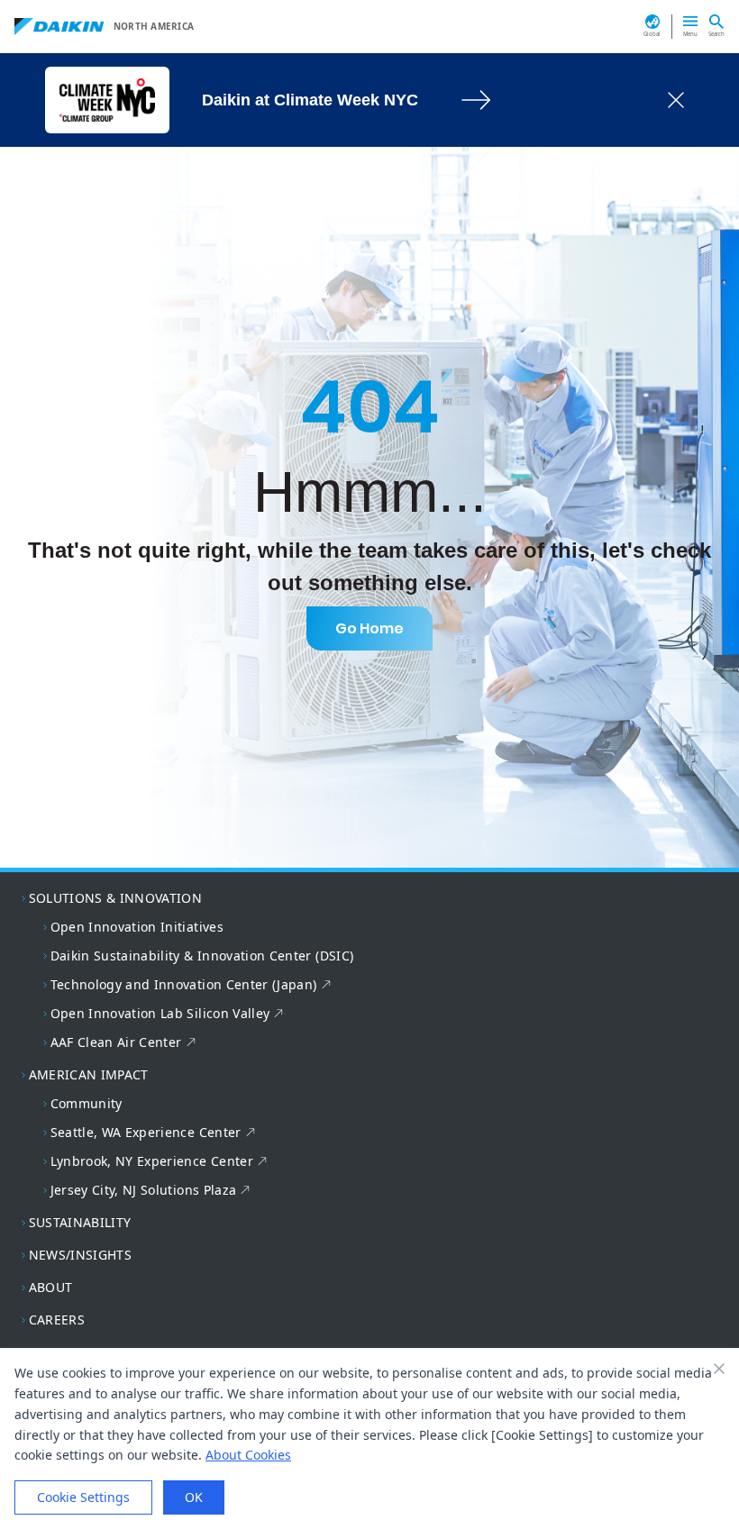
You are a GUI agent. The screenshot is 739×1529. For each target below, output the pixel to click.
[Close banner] (719, 1368)
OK (194, 1497)
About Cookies (248, 1454)
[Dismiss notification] (676, 100)
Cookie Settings (83, 1497)
